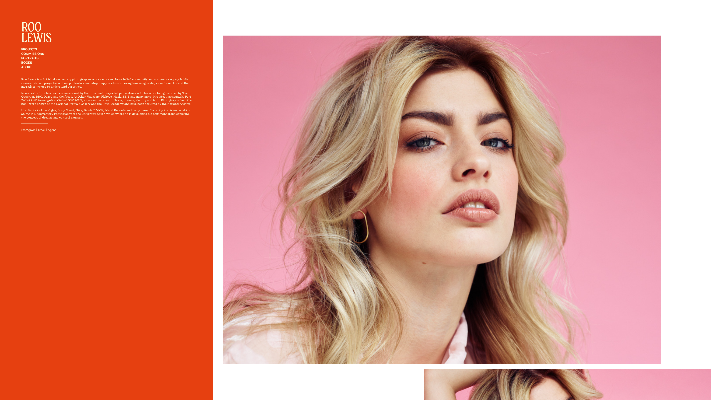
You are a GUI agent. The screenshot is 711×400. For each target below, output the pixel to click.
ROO (31, 27)
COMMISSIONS (32, 53)
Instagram (28, 130)
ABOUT (26, 67)
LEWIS (36, 37)
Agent (52, 130)
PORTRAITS (30, 58)
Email (42, 130)
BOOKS (26, 62)
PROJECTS (29, 49)
